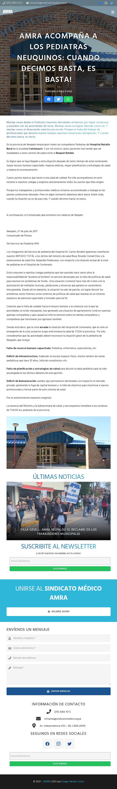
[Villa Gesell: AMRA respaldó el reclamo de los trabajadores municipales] (59, 511)
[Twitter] (111, 3)
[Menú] (112, 12)
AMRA (46, 782)
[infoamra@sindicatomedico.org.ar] (40, 719)
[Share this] (48, 99)
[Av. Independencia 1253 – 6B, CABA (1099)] (36, 726)
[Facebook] (100, 3)
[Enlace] (8, 12)
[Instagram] (106, 3)
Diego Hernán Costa (73, 782)
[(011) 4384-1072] (50, 712)
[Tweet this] (58, 99)
